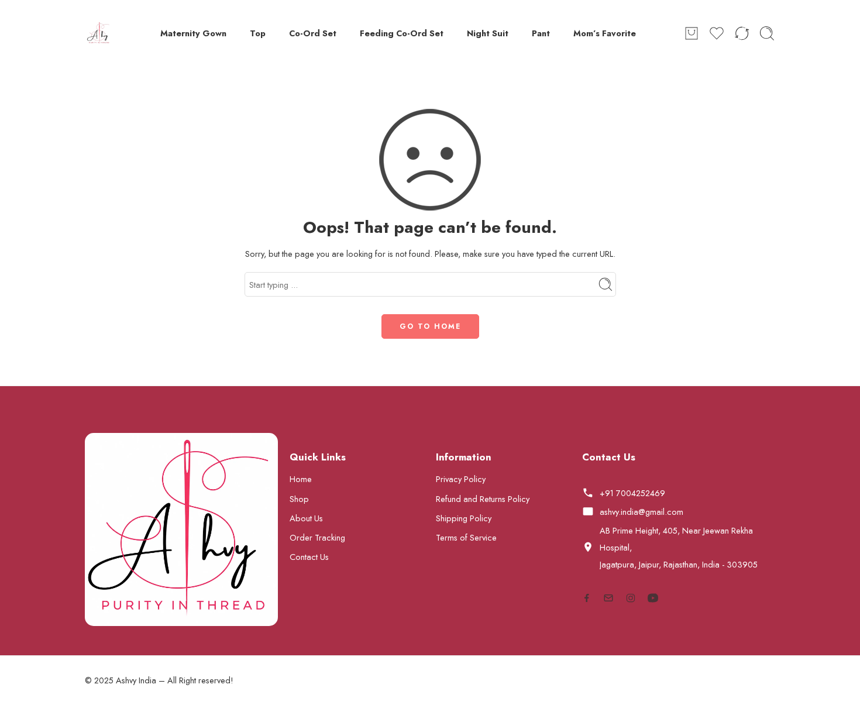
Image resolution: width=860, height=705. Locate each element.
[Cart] (691, 33)
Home (301, 479)
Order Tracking (317, 537)
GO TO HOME (430, 326)
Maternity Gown (193, 33)
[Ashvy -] (99, 33)
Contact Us (309, 557)
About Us (306, 518)
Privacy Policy (461, 479)
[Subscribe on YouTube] (653, 598)
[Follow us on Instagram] (630, 598)
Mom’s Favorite (604, 33)
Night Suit (487, 33)
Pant (541, 33)
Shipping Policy (463, 518)
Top (258, 33)
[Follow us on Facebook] (586, 598)
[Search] (767, 33)
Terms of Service (466, 537)
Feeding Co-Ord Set (401, 33)
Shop (299, 499)
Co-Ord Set (312, 33)
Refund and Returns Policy (482, 499)
